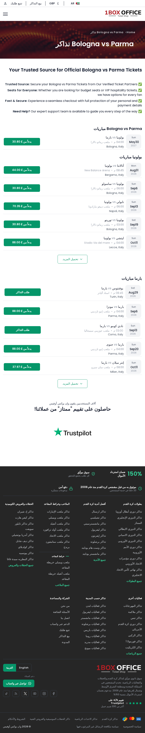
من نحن (65, 606)
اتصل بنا (65, 618)
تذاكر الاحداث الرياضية (86, 719)
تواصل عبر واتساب (16, 683)
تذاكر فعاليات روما (96, 636)
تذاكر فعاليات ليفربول (94, 612)
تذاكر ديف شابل (25, 541)
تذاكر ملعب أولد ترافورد (56, 530)
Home (131, 32)
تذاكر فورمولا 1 (134, 641)
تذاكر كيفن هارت (24, 517)
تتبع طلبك (16, 3)
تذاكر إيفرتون (98, 536)
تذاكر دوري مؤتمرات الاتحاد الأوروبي (130, 561)
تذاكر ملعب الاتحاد (59, 536)
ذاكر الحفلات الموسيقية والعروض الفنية (50, 719)
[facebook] (53, 693)
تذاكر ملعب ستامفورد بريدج (58, 544)
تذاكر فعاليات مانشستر (93, 618)
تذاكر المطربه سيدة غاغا (20, 559)
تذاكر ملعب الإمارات (58, 511)
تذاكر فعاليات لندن (96, 606)
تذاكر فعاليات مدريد (95, 642)
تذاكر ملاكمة (135, 612)
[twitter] (25, 693)
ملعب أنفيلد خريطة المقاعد (59, 576)
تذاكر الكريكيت (133, 647)
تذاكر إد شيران (25, 511)
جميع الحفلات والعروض (21, 565)
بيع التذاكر (36, 3)
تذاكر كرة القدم (110, 719)
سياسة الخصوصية (132, 726)
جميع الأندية (99, 560)
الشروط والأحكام (16, 719)
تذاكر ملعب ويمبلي (59, 517)
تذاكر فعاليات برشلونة (94, 624)
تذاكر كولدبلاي (26, 547)
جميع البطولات (134, 581)
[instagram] (44, 693)
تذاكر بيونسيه (26, 553)
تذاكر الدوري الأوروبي (130, 541)
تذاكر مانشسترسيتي (95, 524)
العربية (9, 667)
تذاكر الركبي (135, 635)
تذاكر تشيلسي (98, 517)
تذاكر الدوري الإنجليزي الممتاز (129, 520)
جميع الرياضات (134, 653)
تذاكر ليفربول (98, 530)
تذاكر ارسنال (99, 511)
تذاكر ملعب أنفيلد (60, 524)
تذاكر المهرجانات (132, 606)
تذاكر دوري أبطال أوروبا (129, 511)
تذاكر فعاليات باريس (95, 630)
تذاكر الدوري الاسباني (130, 535)
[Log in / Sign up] (5, 3)
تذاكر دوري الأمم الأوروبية (132, 549)
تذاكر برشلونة (98, 542)
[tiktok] (6, 693)
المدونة (66, 642)
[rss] (15, 693)
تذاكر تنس (136, 618)
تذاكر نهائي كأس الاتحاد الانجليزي (129, 572)
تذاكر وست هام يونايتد (94, 548)
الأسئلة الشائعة (61, 612)
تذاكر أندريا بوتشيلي (23, 535)
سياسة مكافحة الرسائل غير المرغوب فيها (98, 726)
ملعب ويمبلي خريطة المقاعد (58, 564)
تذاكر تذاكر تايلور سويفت (24, 526)
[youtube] (34, 693)
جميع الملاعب (62, 585)
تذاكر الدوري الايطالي (130, 529)
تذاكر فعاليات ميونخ (95, 648)
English (24, 667)
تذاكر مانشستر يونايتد (94, 554)
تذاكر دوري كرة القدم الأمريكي (130, 626)
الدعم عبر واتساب (60, 624)
